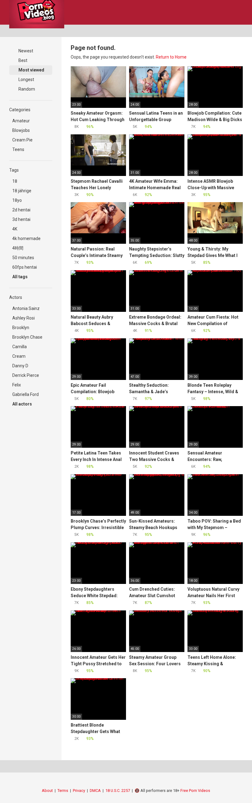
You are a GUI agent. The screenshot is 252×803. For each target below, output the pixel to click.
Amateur (21, 120)
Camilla (19, 346)
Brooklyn (20, 327)
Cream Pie (22, 139)
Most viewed (31, 69)
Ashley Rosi (23, 318)
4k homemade (26, 238)
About (47, 790)
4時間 (17, 248)
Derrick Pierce (25, 375)
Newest (25, 50)
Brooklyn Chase (27, 337)
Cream (19, 356)
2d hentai (21, 209)
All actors (22, 404)
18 (14, 181)
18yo (17, 200)
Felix (16, 384)
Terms (62, 790)
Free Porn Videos (195, 790)
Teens (18, 149)
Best (22, 60)
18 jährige (21, 190)
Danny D (20, 365)
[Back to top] (232, 784)
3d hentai (21, 219)
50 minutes (23, 257)
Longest (26, 79)
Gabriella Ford (25, 394)
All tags (20, 276)
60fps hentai (24, 267)
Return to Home (171, 57)
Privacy (79, 790)
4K (14, 228)
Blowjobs (21, 130)
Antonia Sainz (26, 308)
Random (26, 89)
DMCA (95, 790)
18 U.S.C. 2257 (117, 790)
